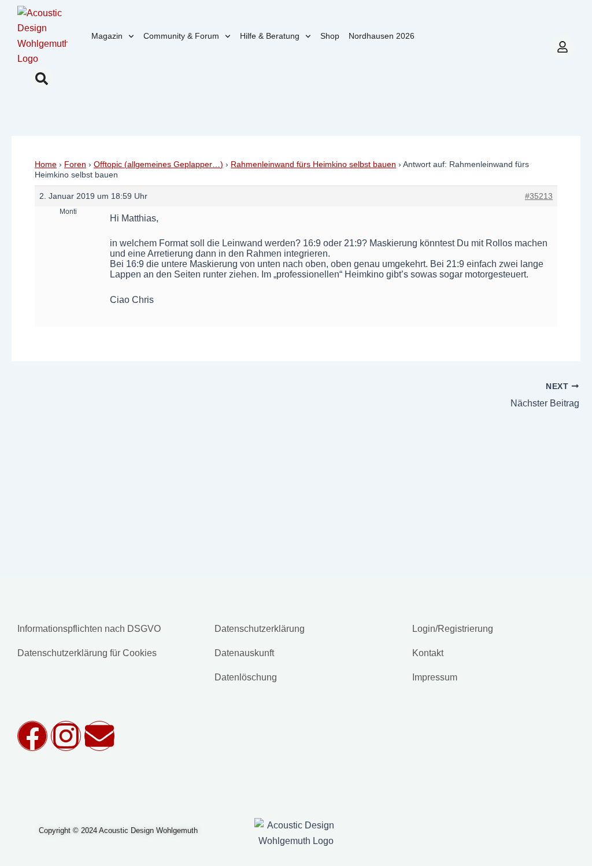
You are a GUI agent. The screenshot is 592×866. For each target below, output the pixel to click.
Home (46, 164)
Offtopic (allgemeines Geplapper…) (158, 164)
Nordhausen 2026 (382, 35)
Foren (75, 164)
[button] (41, 78)
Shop (329, 35)
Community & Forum (181, 35)
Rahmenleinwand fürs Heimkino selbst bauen (313, 164)
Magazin (107, 35)
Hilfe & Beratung (269, 35)
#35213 (539, 196)
